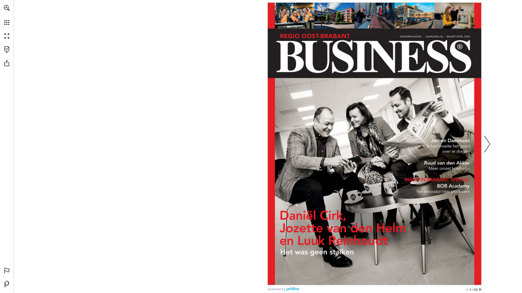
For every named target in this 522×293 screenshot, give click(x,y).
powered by (276, 288)
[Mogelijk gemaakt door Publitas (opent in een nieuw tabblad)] (7, 284)
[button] (7, 8)
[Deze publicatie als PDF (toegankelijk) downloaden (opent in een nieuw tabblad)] (7, 49)
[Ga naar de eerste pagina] (467, 289)
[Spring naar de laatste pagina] (480, 289)
